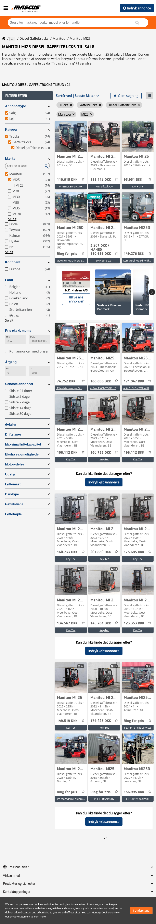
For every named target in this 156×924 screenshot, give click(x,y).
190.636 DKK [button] (100, 250)
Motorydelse (14, 464)
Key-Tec (70, 459)
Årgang (11, 362)
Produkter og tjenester (19, 884)
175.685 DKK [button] (134, 552)
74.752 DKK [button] (66, 381)
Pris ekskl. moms (18, 330)
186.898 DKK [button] (100, 381)
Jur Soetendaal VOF (137, 799)
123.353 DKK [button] (134, 623)
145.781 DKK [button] (100, 623)
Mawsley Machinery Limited (73, 260)
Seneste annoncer (19, 384)
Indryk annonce (139, 8)
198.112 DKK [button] (100, 180)
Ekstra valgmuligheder (22, 454)
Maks (32, 337)
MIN (8, 337)
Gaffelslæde (14, 504)
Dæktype (12, 494)
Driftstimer (13, 434)
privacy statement (20, 916)
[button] (27, 95)
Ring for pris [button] (67, 254)
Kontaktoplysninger (16, 892)
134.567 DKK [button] (67, 623)
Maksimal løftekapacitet (23, 444)
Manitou (59, 38)
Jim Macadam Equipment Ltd (73, 799)
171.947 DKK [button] (134, 381)
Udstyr (10, 474)
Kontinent (12, 262)
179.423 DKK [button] (100, 721)
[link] (71, 136)
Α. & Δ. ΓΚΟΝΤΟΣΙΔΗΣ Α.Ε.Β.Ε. (107, 388)
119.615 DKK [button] (67, 180)
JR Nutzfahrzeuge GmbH (71, 388)
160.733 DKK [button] (100, 452)
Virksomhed (11, 876)
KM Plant (137, 186)
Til (31, 368)
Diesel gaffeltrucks (34, 38)
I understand (141, 910)
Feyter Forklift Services (137, 727)
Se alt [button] (12, 219)
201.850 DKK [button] (100, 552)
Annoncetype (15, 106)
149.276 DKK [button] (134, 254)
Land (9, 280)
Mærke (10, 158)
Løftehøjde (13, 514)
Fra (7, 368)
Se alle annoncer (76, 299)
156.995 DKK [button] (134, 792)
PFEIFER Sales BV (104, 799)
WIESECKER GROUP (70, 186)
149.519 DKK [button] (67, 721)
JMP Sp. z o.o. (104, 260)
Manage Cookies (101, 912)
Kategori (11, 129)
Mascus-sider (19, 867)
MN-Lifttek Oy (104, 186)
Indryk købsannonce (103, 482)
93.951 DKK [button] (133, 180)
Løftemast (13, 484)
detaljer (10, 424)
